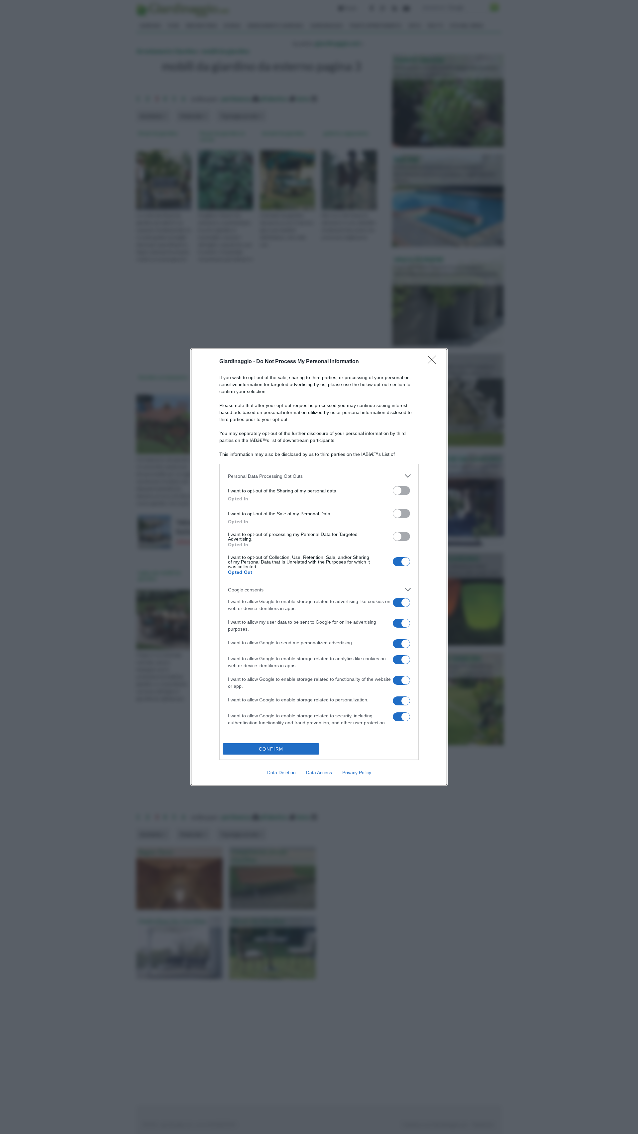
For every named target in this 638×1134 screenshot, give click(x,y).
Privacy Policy (356, 772)
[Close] (434, 362)
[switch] (401, 490)
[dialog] (319, 567)
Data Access (319, 772)
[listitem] (319, 475)
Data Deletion (281, 772)
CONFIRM (271, 749)
